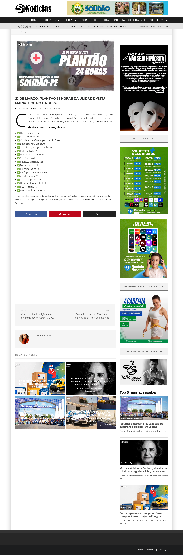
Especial (67, 20)
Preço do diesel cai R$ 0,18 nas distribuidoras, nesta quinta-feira (92, 314)
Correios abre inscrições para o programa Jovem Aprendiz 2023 (37, 314)
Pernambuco (137, 418)
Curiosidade (103, 20)
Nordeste (130, 418)
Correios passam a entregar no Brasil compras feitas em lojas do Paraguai (141, 515)
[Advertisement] (65, 242)
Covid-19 (37, 20)
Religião (147, 20)
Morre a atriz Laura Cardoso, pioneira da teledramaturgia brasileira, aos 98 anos (143, 470)
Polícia (119, 20)
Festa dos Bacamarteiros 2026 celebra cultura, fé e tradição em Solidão (78, 26)
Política (133, 20)
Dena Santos (22, 108)
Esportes (85, 20)
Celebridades (125, 463)
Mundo (129, 508)
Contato (143, 26)
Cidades (51, 20)
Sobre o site (157, 26)
